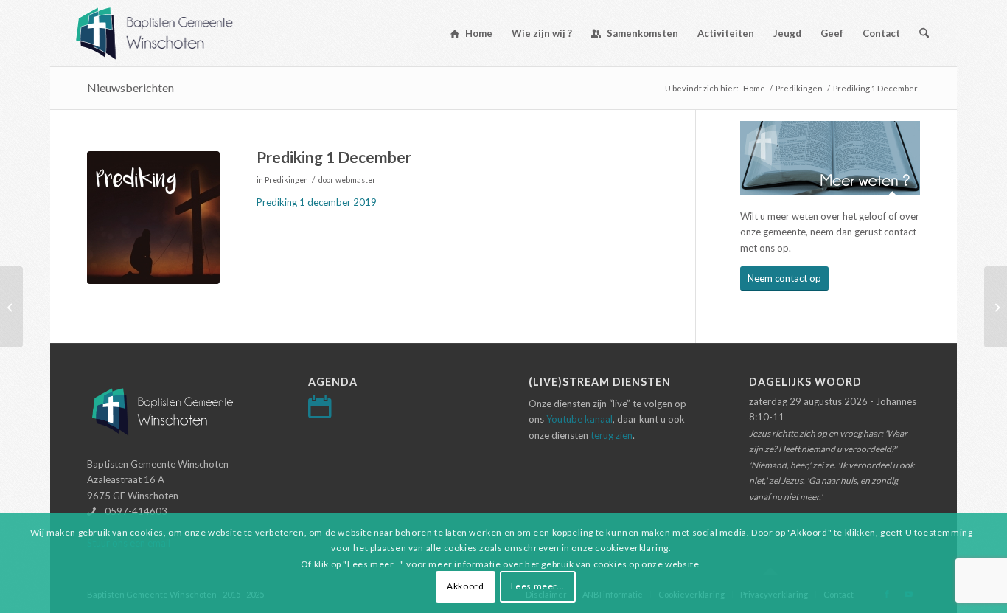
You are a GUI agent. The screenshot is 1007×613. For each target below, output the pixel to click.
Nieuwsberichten (130, 87)
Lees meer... (538, 586)
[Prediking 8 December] (995, 306)
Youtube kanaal (579, 419)
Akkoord (465, 586)
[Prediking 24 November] (11, 306)
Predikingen (286, 180)
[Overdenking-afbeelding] (153, 217)
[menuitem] (471, 33)
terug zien (611, 435)
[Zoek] (924, 33)
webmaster (355, 180)
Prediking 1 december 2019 (317, 202)
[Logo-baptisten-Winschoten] (165, 33)
